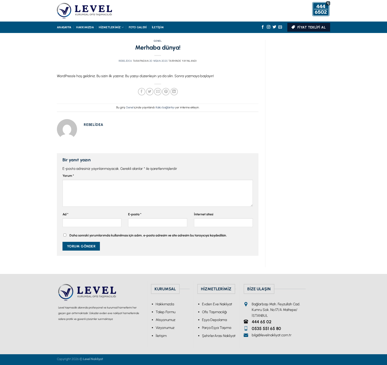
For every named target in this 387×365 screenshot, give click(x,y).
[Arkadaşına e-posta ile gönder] (157, 91)
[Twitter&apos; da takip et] (274, 27)
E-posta (134, 214)
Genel (158, 40)
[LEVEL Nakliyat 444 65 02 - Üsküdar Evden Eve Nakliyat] (84, 11)
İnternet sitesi (203, 214)
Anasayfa (64, 27)
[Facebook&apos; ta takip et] (262, 27)
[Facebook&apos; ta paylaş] (141, 91)
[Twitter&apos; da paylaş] (149, 91)
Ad (65, 214)
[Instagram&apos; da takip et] (268, 27)
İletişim (158, 27)
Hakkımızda (85, 27)
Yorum (68, 176)
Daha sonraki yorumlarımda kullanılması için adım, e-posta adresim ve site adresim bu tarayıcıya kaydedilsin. (148, 235)
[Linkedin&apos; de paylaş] (174, 91)
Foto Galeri (138, 27)
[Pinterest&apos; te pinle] (166, 91)
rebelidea (125, 60)
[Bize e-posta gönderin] (280, 27)
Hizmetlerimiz (109, 27)
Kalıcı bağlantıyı (165, 107)
